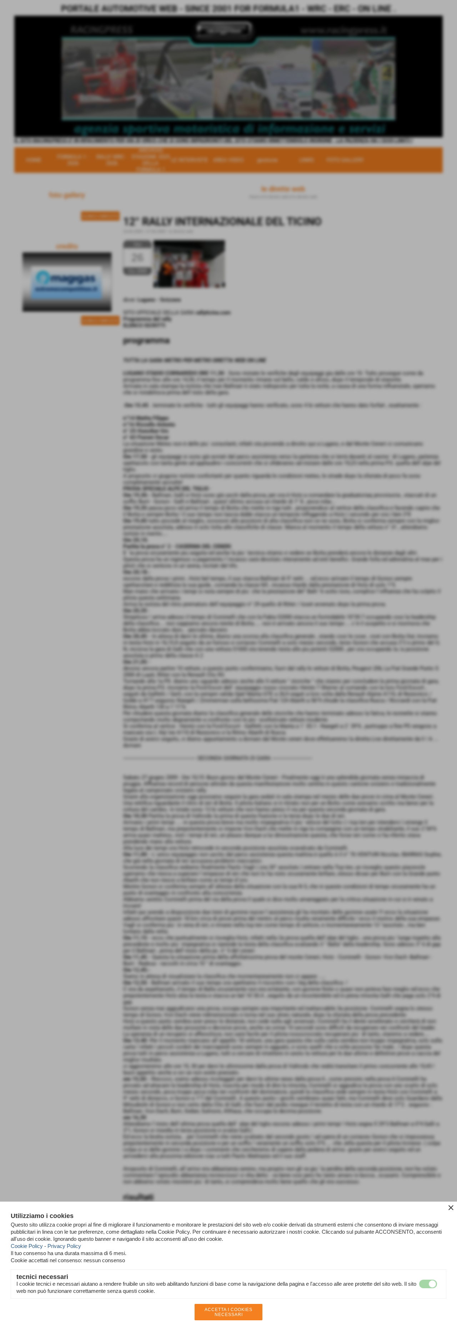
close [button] (451, 1207)
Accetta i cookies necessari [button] (228, 1312)
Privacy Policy (64, 1246)
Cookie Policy (27, 1246)
